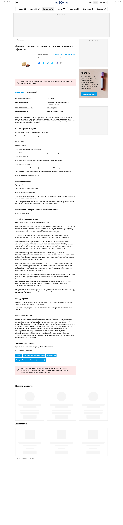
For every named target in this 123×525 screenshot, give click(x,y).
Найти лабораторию (89, 94)
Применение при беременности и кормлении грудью (58, 103)
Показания (50, 98)
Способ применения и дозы (24, 108)
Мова (90, 2)
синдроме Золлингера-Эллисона (29, 175)
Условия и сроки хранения (55, 111)
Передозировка (52, 108)
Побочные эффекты (21, 111)
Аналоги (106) (32, 92)
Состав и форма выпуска (23, 98)
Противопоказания (21, 102)
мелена (17, 198)
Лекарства (20, 40)
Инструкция (19, 92)
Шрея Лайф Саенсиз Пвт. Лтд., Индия (64, 54)
